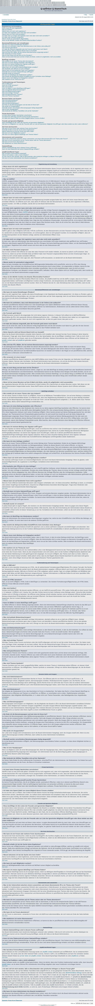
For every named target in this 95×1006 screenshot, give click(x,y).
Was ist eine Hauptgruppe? (10, 109)
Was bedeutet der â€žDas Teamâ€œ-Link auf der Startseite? (20, 111)
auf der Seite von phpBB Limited (30, 956)
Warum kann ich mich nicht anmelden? (13, 34)
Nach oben (5, 176)
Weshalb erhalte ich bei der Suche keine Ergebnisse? (18, 130)
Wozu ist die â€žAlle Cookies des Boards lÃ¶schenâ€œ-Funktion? (22, 40)
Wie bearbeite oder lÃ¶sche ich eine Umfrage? (16, 68)
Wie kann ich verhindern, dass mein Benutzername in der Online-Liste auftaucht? (26, 46)
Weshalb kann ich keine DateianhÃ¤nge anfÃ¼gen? (18, 71)
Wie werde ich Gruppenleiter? (11, 106)
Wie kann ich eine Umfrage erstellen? (13, 65)
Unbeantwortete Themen (6, 19)
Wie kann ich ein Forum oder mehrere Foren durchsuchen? (20, 128)
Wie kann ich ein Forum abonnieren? (13, 141)
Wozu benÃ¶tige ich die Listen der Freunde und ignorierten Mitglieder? (23, 122)
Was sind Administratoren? (10, 100)
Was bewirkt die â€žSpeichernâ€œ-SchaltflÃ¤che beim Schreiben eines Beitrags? (26, 76)
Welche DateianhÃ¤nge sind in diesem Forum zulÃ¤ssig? (19, 147)
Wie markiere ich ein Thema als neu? (13, 79)
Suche (91, 14)
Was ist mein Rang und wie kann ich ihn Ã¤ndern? (17, 55)
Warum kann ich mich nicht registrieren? (14, 31)
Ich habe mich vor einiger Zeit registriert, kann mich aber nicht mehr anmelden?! (26, 35)
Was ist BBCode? (7, 83)
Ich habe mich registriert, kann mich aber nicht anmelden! (19, 32)
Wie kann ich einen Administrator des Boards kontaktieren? (19, 158)
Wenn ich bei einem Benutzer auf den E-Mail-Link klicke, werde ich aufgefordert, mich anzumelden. (31, 57)
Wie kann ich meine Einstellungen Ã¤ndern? (15, 44)
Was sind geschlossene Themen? (12, 94)
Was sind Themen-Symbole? (10, 96)
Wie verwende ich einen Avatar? (11, 53)
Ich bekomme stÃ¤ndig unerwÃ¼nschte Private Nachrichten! (20, 116)
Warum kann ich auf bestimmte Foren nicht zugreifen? (18, 70)
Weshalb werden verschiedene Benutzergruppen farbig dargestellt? (22, 108)
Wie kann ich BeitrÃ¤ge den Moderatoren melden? (17, 75)
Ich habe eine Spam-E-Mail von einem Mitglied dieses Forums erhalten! (23, 118)
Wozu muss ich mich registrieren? (12, 28)
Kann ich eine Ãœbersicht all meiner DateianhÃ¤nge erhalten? (20, 149)
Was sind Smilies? (7, 86)
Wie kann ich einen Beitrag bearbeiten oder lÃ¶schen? (18, 62)
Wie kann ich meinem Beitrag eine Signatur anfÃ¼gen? (18, 64)
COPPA (25, 212)
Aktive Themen (13, 19)
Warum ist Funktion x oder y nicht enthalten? (15, 155)
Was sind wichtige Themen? (10, 93)
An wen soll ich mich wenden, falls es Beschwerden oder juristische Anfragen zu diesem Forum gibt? (32, 156)
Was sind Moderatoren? (9, 101)
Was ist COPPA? (7, 29)
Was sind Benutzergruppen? (10, 103)
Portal (9, 21)
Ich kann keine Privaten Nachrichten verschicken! (17, 115)
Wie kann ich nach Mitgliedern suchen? (14, 133)
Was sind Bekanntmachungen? (11, 91)
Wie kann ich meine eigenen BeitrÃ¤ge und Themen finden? (20, 134)
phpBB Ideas (6, 964)
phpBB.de (21, 340)
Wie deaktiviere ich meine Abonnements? (14, 143)
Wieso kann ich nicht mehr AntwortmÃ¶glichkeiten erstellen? (20, 67)
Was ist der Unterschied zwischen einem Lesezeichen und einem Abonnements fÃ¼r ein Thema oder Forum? (35, 138)
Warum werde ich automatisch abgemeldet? (15, 39)
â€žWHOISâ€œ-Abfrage (74, 972)
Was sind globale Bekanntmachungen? (14, 90)
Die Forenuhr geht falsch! (9, 47)
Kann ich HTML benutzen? (10, 85)
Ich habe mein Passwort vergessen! (13, 37)
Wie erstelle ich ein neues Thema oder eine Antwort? (18, 61)
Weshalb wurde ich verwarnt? (11, 73)
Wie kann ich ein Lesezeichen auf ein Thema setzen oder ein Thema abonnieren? (26, 140)
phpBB (44, 1004)
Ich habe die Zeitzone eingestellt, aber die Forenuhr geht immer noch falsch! (25, 49)
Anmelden (6, 14)
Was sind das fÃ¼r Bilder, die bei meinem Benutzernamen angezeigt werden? (25, 52)
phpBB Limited (7, 340)
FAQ (85, 14)
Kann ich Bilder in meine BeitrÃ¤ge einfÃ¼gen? (16, 88)
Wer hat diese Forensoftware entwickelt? (14, 153)
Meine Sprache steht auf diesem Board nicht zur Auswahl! (19, 50)
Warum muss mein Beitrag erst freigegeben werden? (18, 78)
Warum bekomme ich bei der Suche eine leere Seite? (18, 131)
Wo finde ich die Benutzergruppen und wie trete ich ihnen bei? (20, 104)
